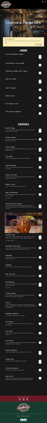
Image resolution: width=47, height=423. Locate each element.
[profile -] (42, 1)
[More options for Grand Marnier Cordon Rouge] (40, 65)
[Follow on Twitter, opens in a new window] (27, 399)
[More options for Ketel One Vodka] (40, 80)
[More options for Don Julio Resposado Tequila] (40, 56)
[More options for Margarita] (40, 267)
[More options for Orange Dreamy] (40, 295)
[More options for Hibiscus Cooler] (40, 186)
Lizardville (23, 407)
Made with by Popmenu (15, 397)
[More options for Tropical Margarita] (40, 352)
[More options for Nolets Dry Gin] (40, 97)
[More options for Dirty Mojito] (40, 158)
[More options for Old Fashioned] (40, 284)
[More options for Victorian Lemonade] (40, 370)
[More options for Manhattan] (40, 257)
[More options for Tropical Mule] (40, 361)
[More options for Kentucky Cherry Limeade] (40, 205)
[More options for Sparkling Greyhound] (40, 315)
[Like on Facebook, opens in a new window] (20, 399)
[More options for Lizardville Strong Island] (40, 248)
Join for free (38, 44)
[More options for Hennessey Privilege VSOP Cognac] (40, 73)
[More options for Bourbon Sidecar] (40, 139)
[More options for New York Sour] (40, 276)
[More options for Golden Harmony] (40, 167)
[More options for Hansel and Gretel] (40, 176)
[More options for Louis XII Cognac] (40, 90)
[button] (23, 56)
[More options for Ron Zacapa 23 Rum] (40, 105)
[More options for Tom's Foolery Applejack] (40, 113)
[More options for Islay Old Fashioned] (40, 194)
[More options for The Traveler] (40, 342)
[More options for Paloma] (40, 304)
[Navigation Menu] (45, 2)
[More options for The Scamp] (40, 333)
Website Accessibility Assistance (23, 416)
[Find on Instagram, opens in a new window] (23, 399)
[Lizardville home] (6, 4)
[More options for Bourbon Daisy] (40, 130)
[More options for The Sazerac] (40, 323)
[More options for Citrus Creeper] (40, 149)
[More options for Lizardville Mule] (40, 236)
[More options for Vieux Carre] (40, 378)
